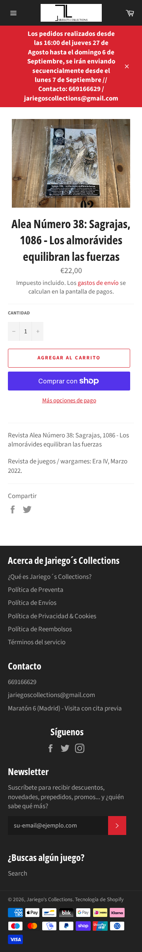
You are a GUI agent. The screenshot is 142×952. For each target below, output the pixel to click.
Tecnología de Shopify (99, 899)
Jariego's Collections (49, 899)
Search (17, 873)
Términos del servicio (36, 642)
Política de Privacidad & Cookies (52, 616)
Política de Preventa (36, 590)
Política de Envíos (32, 603)
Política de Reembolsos (40, 629)
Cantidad (19, 313)
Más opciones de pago (69, 401)
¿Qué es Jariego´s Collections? (50, 577)
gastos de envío (98, 283)
